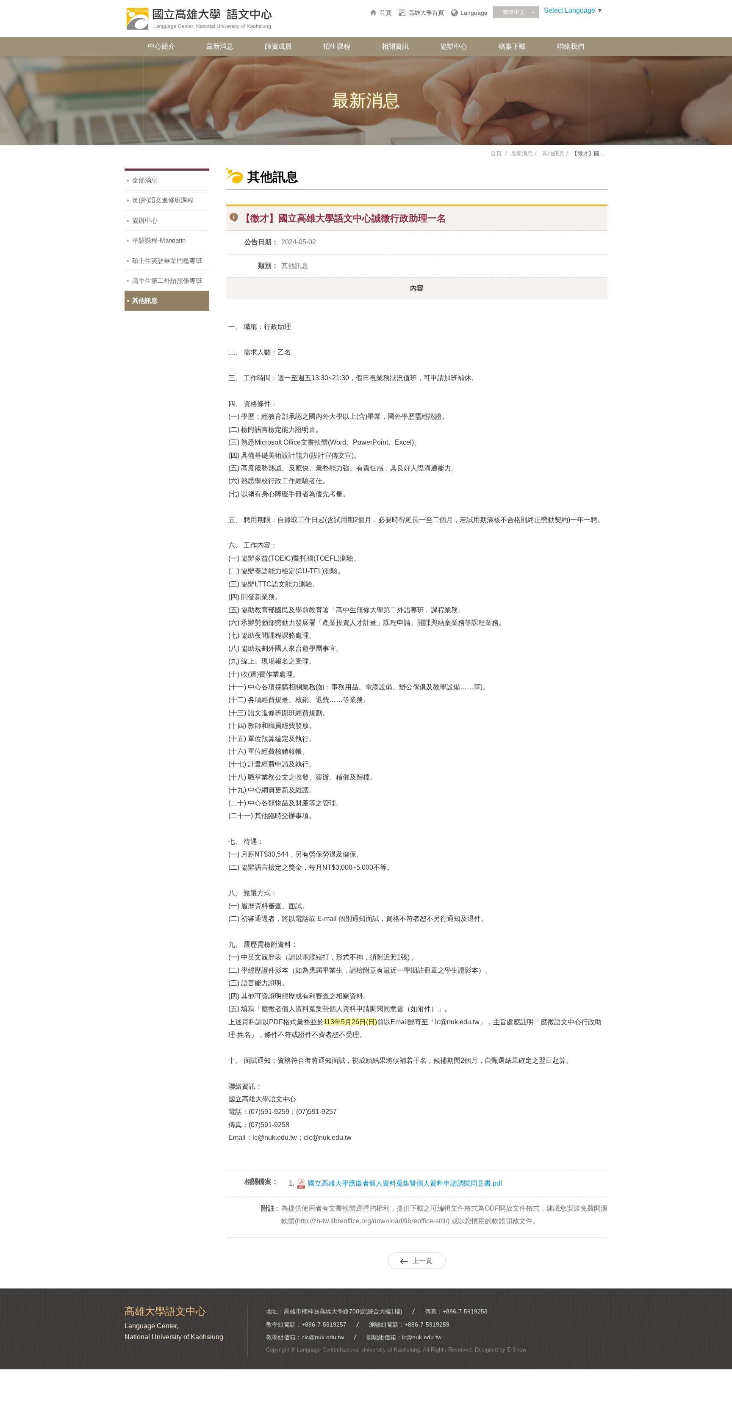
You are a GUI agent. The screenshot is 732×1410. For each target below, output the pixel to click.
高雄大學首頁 (426, 12)
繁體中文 (514, 12)
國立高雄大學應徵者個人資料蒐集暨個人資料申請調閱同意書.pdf (404, 1183)
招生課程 (336, 46)
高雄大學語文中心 (199, 19)
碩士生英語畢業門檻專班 (167, 260)
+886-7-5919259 (427, 1324)
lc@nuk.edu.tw (421, 1337)
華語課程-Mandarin (159, 240)
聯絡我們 (570, 46)
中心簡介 (161, 46)
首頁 (385, 12)
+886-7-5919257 (324, 1324)
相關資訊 (395, 46)
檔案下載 (512, 46)
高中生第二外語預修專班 (167, 280)
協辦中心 (453, 46)
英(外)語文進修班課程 (163, 200)
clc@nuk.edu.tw (323, 1337)
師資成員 (278, 46)
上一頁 (422, 1260)
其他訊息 (552, 153)
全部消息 (145, 180)
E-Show (516, 1349)
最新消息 (219, 46)
